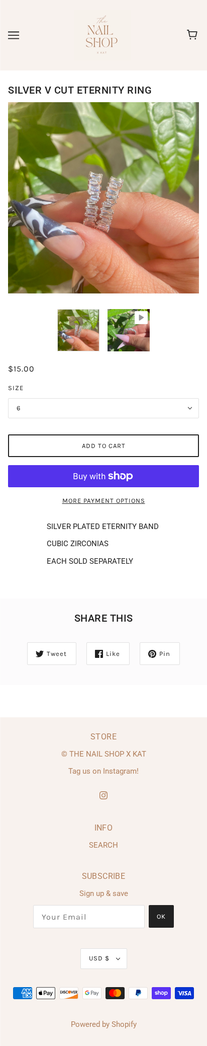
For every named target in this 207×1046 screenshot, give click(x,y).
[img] (103, 795)
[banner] (102, 34)
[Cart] (193, 35)
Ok (161, 916)
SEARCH (103, 845)
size (16, 388)
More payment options (103, 500)
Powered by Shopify (104, 1024)
